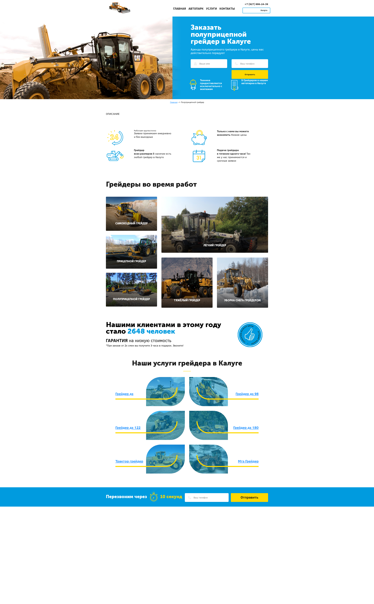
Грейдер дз (124, 393)
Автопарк (196, 8)
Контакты (227, 8)
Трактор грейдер (129, 461)
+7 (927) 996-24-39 (256, 4)
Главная (179, 8)
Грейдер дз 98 (247, 393)
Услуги (211, 8)
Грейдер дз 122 (128, 427)
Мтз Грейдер (248, 461)
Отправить (250, 74)
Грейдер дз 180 (246, 427)
